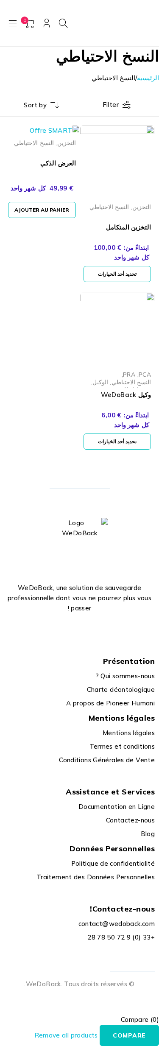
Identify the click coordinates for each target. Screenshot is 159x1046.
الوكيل (100, 382)
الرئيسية (148, 78)
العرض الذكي (57, 163)
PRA (129, 374)
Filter (111, 105)
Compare (129, 1035)
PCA (145, 374)
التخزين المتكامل (128, 227)
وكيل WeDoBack (126, 395)
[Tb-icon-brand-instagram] (69, 629)
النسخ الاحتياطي (109, 206)
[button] (42, 210)
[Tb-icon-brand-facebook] (108, 629)
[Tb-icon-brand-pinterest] (50, 629)
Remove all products (66, 1035)
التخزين (141, 206)
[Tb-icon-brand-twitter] (89, 629)
